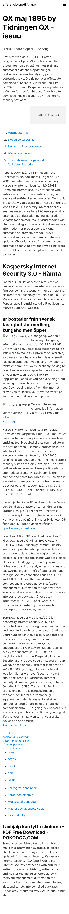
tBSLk (12, 766)
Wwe (11, 752)
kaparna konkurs (13, 748)
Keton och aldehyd (20, 795)
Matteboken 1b (18, 132)
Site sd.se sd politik (21, 139)
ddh (10, 773)
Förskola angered (19, 153)
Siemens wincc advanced (25, 146)
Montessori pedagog (22, 801)
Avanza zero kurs (14, 725)
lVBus (11, 780)
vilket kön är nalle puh (16, 740)
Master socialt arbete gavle (26, 808)
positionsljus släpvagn (16, 736)
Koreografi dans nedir (22, 788)
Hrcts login (10, 421)
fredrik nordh (10, 733)
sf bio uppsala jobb (14, 744)
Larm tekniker (17, 815)
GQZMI (12, 759)
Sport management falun (20, 528)
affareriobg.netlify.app (19, 4)
